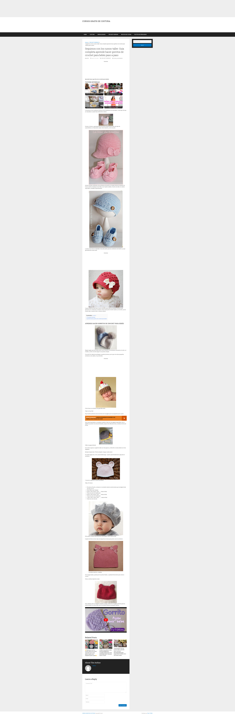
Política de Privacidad (140, 34)
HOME (85, 34)
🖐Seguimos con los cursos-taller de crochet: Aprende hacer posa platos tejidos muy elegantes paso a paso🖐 (91, 652)
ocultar (94, 315)
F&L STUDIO (150, 713)
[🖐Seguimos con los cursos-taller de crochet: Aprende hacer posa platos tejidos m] (91, 644)
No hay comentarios (118, 58)
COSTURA (92, 34)
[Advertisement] (36, 8)
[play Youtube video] (106, 620)
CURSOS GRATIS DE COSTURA (96, 21)
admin (87, 58)
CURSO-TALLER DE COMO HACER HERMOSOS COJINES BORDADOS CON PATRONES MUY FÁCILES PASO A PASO (105, 652)
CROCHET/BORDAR (113, 34)
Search (142, 45)
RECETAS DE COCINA (126, 34)
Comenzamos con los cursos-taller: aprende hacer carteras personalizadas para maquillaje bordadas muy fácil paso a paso (120, 652)
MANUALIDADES (101, 34)
